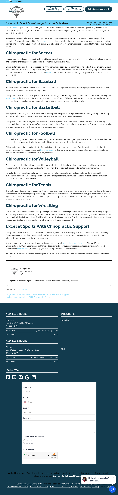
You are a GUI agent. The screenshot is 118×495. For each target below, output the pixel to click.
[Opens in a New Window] (8, 377)
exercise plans (23, 249)
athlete (14, 28)
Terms (77, 484)
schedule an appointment (73, 243)
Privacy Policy (67, 484)
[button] (110, 16)
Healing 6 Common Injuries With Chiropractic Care (27, 297)
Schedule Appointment (98, 9)
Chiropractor (21, 289)
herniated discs (46, 150)
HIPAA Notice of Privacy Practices (64, 487)
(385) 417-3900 (74, 9)
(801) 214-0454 (53, 9)
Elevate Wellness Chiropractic (29, 484)
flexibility (49, 72)
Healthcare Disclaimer (39, 487)
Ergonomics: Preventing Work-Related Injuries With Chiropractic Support (38, 294)
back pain (44, 41)
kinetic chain (11, 98)
